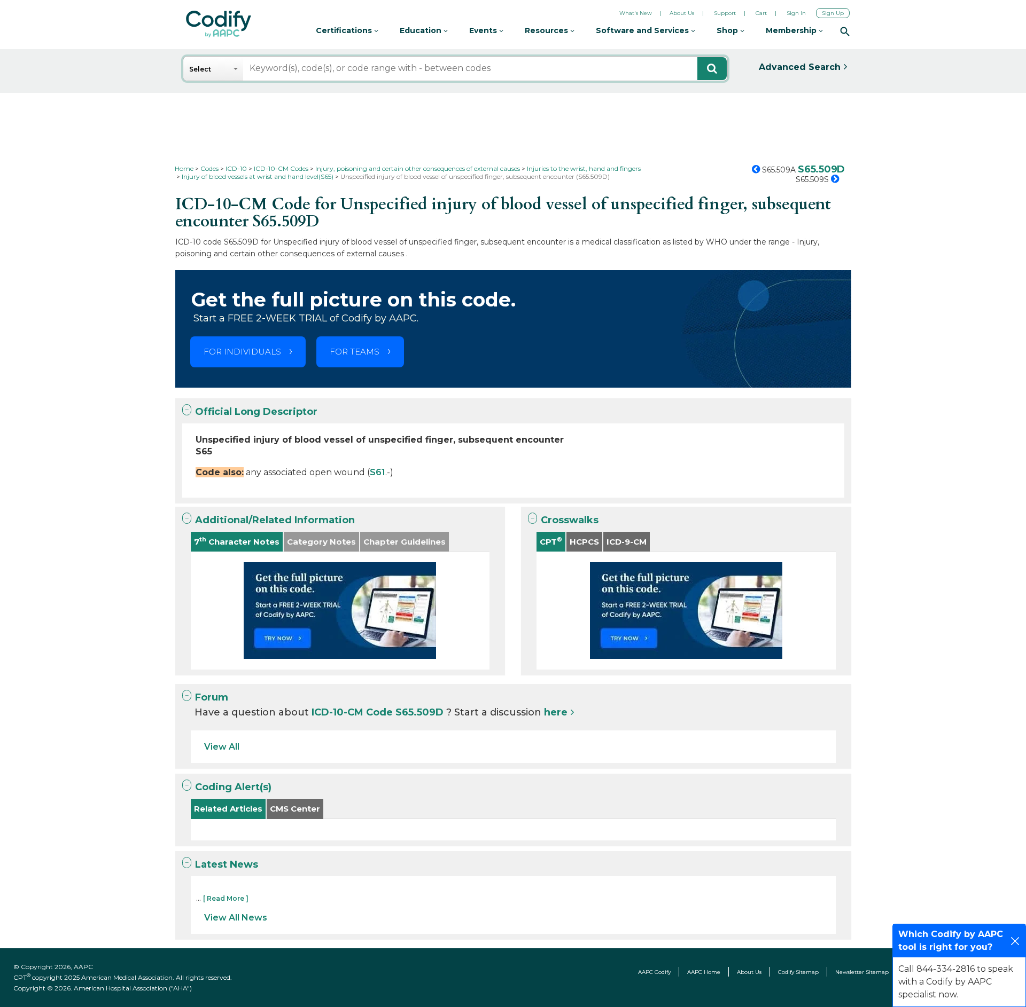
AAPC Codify (654, 972)
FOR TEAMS (354, 352)
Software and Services (643, 30)
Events (484, 30)
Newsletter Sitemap (862, 972)
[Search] (845, 31)
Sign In (796, 13)
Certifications (345, 30)
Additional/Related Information (275, 520)
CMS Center (295, 809)
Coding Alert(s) (233, 787)
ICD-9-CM (627, 542)
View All (221, 747)
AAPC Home (703, 972)
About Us (682, 13)
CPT (551, 541)
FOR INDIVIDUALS (242, 352)
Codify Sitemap (798, 972)
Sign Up (833, 13)
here (556, 712)
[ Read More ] (225, 898)
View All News (235, 917)
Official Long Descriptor (256, 412)
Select (200, 69)
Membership (792, 30)
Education (422, 30)
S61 (377, 472)
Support (725, 13)
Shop (728, 30)
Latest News (226, 864)
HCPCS (584, 542)
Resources (547, 30)
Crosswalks (569, 520)
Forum (211, 697)
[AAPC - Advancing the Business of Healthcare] (218, 24)
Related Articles (228, 809)
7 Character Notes (236, 541)
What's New (635, 13)
